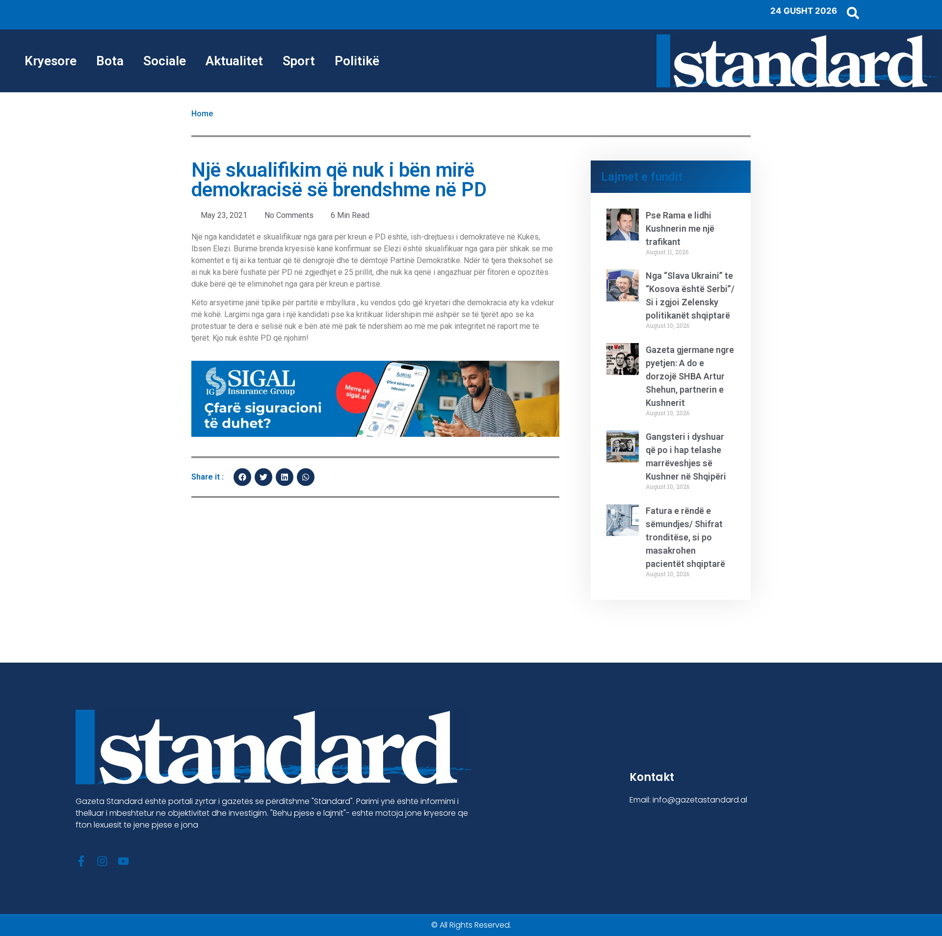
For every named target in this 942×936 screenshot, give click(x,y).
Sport (299, 60)
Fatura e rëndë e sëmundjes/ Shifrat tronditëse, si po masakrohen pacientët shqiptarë (685, 537)
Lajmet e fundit (641, 177)
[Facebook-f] (81, 861)
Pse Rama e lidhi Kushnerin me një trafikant (680, 228)
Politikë (357, 60)
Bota (110, 60)
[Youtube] (123, 861)
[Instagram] (102, 861)
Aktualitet (234, 60)
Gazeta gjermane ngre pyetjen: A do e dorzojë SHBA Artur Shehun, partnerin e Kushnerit (690, 376)
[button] (242, 477)
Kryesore (51, 60)
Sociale (164, 60)
